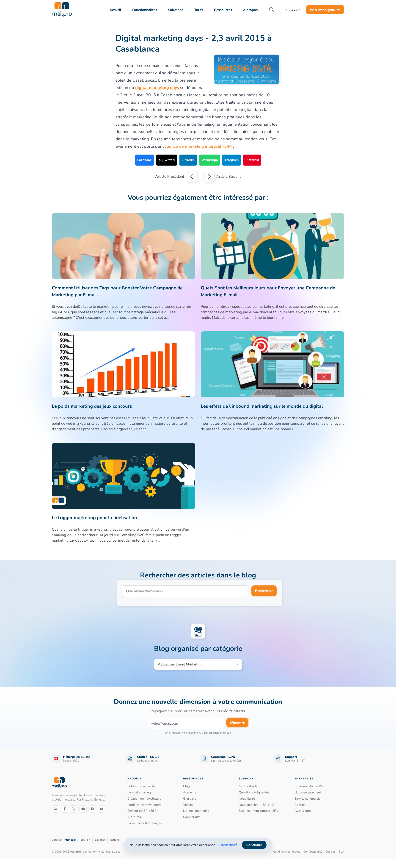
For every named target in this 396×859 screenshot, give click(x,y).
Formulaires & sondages (144, 823)
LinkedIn (188, 160)
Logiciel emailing (139, 792)
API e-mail (135, 817)
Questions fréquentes (254, 792)
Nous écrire (247, 798)
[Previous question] (191, 176)
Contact (299, 805)
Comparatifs (192, 817)
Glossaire (189, 798)
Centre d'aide (248, 786)
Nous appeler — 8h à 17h (257, 805)
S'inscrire (237, 722)
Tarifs (198, 10)
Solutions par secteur (142, 786)
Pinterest (252, 160)
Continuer (254, 845)
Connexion (291, 10)
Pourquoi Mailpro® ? (309, 786)
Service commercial (307, 798)
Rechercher (264, 590)
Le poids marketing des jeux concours (92, 406)
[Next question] (209, 176)
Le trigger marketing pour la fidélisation (94, 518)
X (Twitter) (167, 160)
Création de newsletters (144, 798)
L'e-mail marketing (196, 811)
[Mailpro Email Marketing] (59, 783)
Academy (189, 792)
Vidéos (188, 805)
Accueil (115, 10)
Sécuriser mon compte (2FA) (259, 811)
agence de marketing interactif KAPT (198, 146)
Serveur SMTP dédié (141, 811)
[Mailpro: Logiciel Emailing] (62, 9)
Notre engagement (307, 792)
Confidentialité (227, 845)
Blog (186, 786)
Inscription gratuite (325, 10)
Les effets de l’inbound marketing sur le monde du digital (262, 406)
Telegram (232, 160)
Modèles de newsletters (144, 805)
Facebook (144, 160)
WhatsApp (209, 160)
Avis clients (302, 811)
